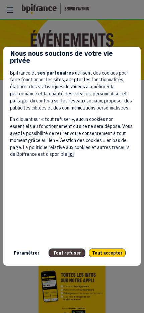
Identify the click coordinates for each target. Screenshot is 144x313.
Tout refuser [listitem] (67, 253)
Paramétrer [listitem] (27, 253)
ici (71, 154)
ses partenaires (55, 73)
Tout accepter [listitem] (107, 253)
